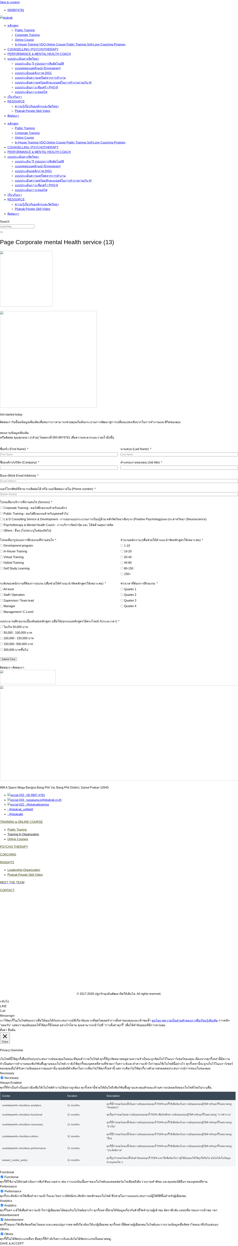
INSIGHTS (7, 862)
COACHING (8, 854)
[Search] (1, 232)
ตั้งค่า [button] (3, 1030)
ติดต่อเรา (13, 115)
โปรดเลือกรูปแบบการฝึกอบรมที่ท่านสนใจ (27, 540)
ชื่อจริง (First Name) (13, 449)
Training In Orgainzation (23, 834)
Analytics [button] (6, 1200)
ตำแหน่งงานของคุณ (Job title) (140, 462)
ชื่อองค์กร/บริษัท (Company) (18, 462)
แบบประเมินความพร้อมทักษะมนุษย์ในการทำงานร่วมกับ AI (53, 82)
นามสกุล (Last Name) (134, 449)
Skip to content (10, 2)
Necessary (11, 1077)
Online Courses (17, 839)
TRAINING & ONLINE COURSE (21, 821)
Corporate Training (27, 35)
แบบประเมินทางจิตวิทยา (23, 58)
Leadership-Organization (23, 870)
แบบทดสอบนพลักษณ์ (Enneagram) (38, 68)
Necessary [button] (7, 1073)
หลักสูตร (13, 25)
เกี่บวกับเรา (14, 96)
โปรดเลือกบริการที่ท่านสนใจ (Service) (25, 502)
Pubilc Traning (17, 829)
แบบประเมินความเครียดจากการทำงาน (40, 77)
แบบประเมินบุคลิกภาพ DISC (33, 73)
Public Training (25, 30)
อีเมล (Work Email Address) (18, 475)
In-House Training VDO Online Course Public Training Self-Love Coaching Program (70, 44)
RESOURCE (16, 101)
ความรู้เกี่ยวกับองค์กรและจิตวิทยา (37, 106)
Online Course (24, 39)
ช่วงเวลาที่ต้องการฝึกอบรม (137, 583)
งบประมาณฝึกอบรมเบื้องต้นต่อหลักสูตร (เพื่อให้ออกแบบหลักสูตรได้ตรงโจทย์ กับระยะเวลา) (58, 621)
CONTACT (7, 890)
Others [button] (4, 1229)
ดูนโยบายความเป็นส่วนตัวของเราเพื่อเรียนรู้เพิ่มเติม (185, 1020)
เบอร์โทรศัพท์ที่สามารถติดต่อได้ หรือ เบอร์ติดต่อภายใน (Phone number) (46, 489)
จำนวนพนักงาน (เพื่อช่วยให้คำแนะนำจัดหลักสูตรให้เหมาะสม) (160, 540)
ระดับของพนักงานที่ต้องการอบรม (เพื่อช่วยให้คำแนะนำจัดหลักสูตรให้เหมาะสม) (51, 583)
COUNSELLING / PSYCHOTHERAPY (33, 49)
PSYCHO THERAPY (14, 846)
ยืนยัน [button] (11, 1030)
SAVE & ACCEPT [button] (12, 1243)
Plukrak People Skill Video (32, 111)
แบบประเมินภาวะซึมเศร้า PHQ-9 (36, 87)
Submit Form (8, 659)
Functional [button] (7, 1172)
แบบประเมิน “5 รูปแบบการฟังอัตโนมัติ (39, 63)
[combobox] (17, 226)
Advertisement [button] (9, 1215)
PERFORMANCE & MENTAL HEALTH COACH (39, 54)
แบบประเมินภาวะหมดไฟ (31, 92)
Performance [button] (8, 1186)
